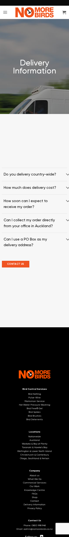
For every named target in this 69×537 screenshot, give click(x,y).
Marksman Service (35, 401)
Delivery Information (34, 504)
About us (34, 475)
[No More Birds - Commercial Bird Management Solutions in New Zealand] (34, 12)
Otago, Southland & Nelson (34, 458)
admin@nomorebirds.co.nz (38, 529)
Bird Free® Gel (35, 408)
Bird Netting (34, 394)
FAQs (34, 493)
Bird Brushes (34, 415)
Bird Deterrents (34, 419)
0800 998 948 (39, 525)
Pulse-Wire (34, 397)
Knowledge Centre (34, 490)
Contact (34, 501)
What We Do (34, 479)
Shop (34, 497)
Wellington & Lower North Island (34, 451)
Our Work (34, 486)
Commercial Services (34, 482)
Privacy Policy (34, 508)
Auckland (35, 440)
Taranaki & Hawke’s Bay (34, 447)
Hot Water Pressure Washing (34, 404)
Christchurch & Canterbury (34, 454)
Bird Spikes (34, 412)
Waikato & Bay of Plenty (34, 443)
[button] (5, 12)
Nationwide (34, 436)
